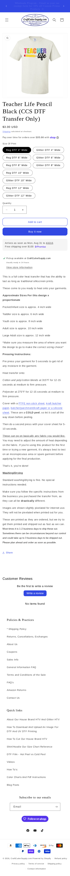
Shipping (7, 131)
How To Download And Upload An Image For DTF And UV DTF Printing (32, 729)
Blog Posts (13, 785)
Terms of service (36, 864)
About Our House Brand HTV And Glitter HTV (33, 719)
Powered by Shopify (41, 858)
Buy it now (35, 231)
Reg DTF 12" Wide (17, 188)
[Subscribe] (56, 807)
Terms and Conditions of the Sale (26, 674)
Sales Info (13, 659)
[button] (7, 20)
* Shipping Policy (16, 629)
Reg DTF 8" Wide (17, 165)
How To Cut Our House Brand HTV (27, 739)
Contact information (37, 869)
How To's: (12, 769)
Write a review (35, 593)
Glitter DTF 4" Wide (48, 150)
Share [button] (9, 552)
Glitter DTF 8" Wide (48, 165)
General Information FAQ (21, 667)
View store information (19, 267)
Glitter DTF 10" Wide (19, 180)
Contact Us (13, 697)
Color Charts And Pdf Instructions (26, 777)
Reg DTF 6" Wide (17, 157)
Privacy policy (18, 864)
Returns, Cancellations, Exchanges (27, 636)
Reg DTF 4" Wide (17, 150)
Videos (11, 762)
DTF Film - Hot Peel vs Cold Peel (26, 754)
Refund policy (61, 858)
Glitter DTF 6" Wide (48, 157)
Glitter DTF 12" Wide (19, 195)
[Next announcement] (63, 6)
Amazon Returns (16, 690)
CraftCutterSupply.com (21, 858)
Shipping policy (55, 864)
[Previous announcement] (6, 6)
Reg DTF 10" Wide (17, 172)
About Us (12, 644)
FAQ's (10, 682)
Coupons (12, 651)
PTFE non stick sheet (32, 403)
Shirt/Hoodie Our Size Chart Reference (29, 746)
